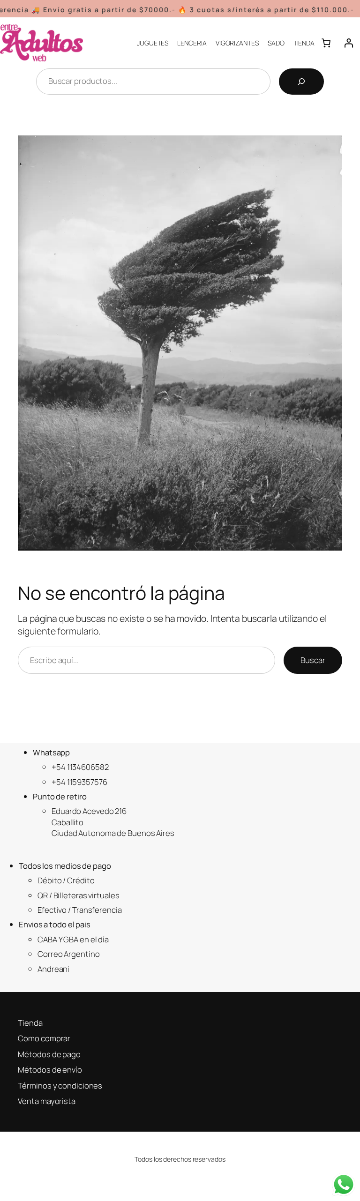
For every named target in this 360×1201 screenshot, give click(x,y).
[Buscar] (301, 81)
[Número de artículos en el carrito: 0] (326, 42)
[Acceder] (349, 42)
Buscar (312, 660)
